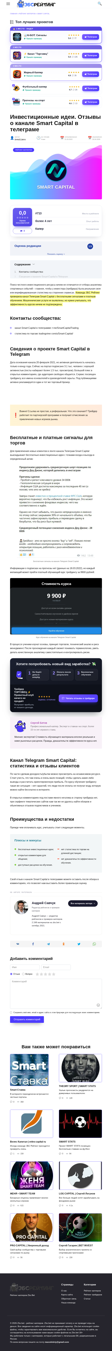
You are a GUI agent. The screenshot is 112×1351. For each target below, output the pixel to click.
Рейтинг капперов (27, 14)
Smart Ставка (17, 1090)
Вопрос (29, 974)
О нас (64, 1290)
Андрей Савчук (20, 139)
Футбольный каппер (34, 86)
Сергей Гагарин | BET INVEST (76, 1245)
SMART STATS (67, 1141)
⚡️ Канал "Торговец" (36, 53)
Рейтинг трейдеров (93, 1294)
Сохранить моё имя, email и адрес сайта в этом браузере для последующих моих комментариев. (56, 1012)
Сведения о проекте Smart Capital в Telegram (43, 277)
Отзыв (16, 974)
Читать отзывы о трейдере (80, 698)
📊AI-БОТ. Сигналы (35, 35)
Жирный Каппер (33, 72)
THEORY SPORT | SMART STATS (77, 1086)
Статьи (87, 1298)
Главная (13, 14)
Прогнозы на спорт (33, 100)
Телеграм (92, 37)
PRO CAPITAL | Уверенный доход (29, 1245)
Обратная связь (68, 1298)
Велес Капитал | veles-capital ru (28, 1141)
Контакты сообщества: (31, 272)
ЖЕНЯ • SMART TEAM (22, 1193)
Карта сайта (67, 1294)
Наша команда (68, 1302)
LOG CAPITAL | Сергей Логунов (77, 1193)
